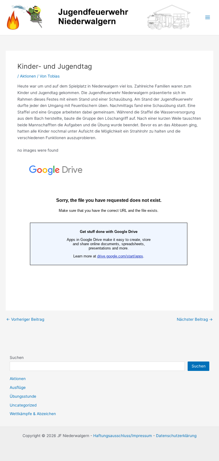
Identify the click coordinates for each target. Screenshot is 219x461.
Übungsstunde (23, 396)
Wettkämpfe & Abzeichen (33, 413)
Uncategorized (23, 405)
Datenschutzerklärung (176, 435)
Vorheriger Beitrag (25, 320)
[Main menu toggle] (208, 17)
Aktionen (28, 76)
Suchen (17, 357)
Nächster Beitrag (195, 320)
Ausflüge (18, 387)
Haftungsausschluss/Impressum (122, 435)
